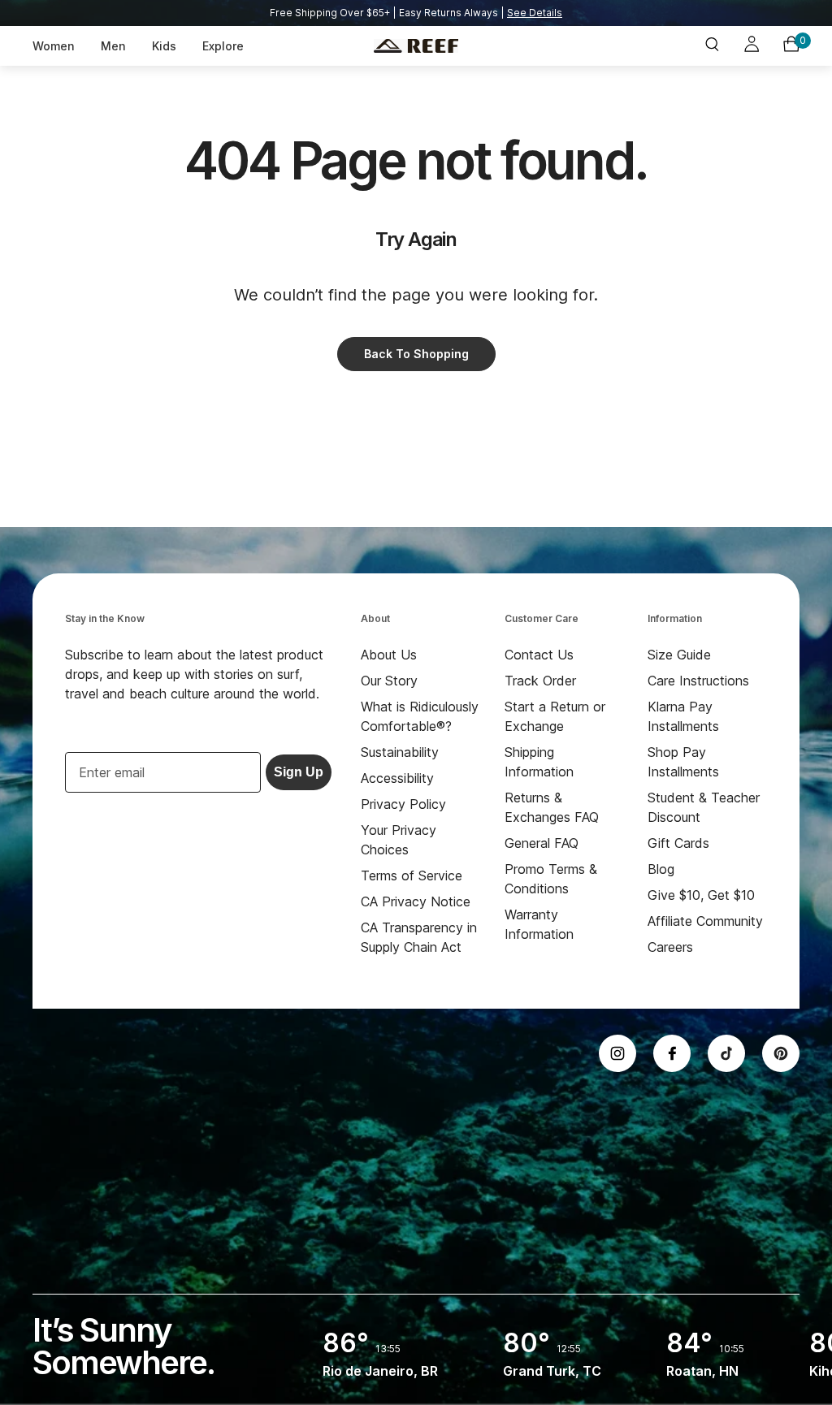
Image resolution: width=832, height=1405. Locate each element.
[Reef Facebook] (672, 1053)
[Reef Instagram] (617, 1053)
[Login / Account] (751, 46)
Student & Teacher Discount (704, 807)
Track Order (540, 680)
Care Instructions (698, 680)
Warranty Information (539, 924)
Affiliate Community (705, 921)
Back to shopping (416, 354)
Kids (164, 46)
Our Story (389, 680)
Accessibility (397, 778)
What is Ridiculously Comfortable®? (420, 716)
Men (113, 46)
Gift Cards (678, 843)
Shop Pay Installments (683, 762)
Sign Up (298, 772)
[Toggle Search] (712, 46)
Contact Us (539, 654)
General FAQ (541, 843)
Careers (670, 947)
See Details (534, 12)
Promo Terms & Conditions (551, 879)
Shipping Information (539, 762)
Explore (223, 46)
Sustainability (400, 752)
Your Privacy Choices (398, 840)
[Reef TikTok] (726, 1053)
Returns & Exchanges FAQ (552, 807)
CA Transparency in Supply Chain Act (419, 937)
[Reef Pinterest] (781, 1053)
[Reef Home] (416, 46)
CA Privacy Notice (415, 901)
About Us (389, 654)
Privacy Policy (403, 804)
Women (53, 46)
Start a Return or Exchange (555, 716)
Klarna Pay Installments (683, 716)
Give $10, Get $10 (701, 895)
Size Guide (679, 654)
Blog (661, 869)
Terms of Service (411, 875)
